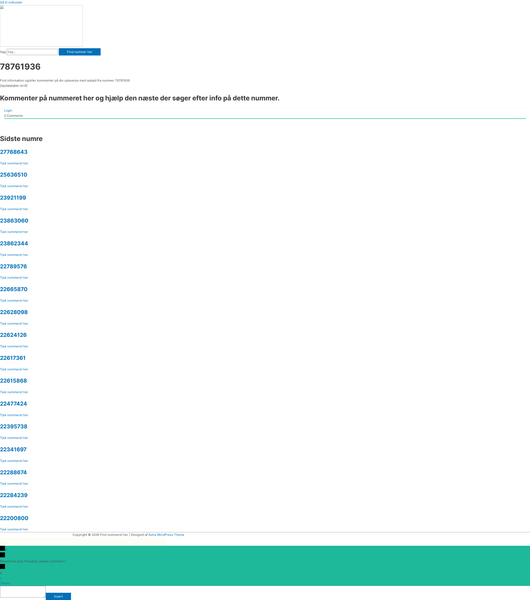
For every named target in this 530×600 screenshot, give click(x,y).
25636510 (13, 174)
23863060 (14, 220)
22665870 (14, 289)
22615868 (13, 380)
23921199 (13, 197)
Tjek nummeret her (14, 163)
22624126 (13, 335)
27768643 (14, 152)
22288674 (13, 472)
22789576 (13, 266)
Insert (58, 596)
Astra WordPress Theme (166, 535)
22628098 (14, 312)
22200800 (14, 518)
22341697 (13, 449)
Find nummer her (79, 52)
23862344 (14, 243)
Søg (3, 52)
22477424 (13, 403)
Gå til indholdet (11, 2)
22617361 (13, 358)
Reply (6, 583)
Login (8, 110)
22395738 (13, 426)
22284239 (14, 495)
